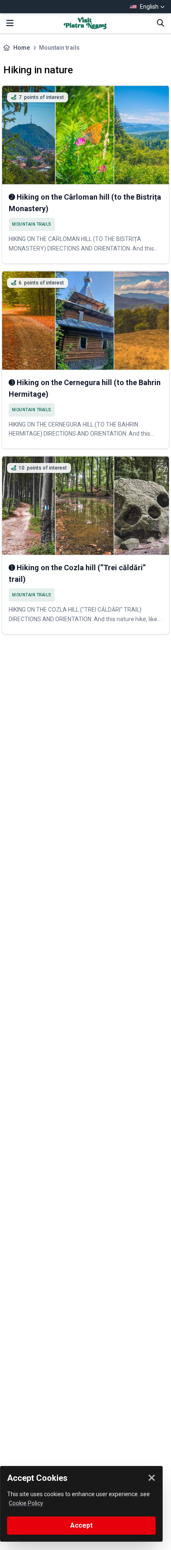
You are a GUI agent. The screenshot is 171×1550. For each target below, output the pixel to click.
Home (21, 47)
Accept (81, 1525)
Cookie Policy (26, 1503)
